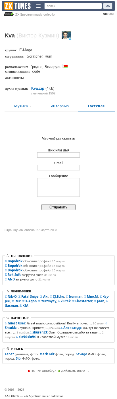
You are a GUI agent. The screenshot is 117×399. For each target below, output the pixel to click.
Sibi (18, 358)
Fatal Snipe (30, 296)
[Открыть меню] (38, 6)
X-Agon (31, 301)
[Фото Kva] (66, 35)
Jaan (100, 301)
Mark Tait (47, 354)
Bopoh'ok (15, 261)
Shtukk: (11, 328)
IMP (17, 301)
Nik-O (12, 296)
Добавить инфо (73, 371)
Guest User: (17, 323)
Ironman (75, 296)
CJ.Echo (58, 296)
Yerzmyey (48, 301)
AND (11, 279)
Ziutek (66, 301)
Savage (81, 354)
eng (111, 13)
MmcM (92, 296)
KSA (25, 305)
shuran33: (40, 332)
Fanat (9, 354)
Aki (45, 296)
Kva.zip (37, 88)
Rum (48, 56)
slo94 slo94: (27, 337)
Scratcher (34, 56)
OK (108, 5)
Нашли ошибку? (43, 371)
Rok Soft (14, 275)
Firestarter (84, 301)
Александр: (72, 328)
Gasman (11, 305)
